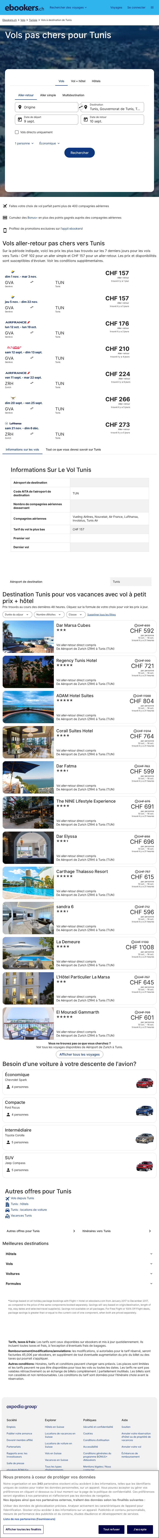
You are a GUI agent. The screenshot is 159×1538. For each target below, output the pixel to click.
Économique (47, 143)
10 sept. (96, 121)
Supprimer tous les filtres (101, 614)
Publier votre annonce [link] (19, 1433)
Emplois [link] (11, 1426)
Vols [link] (22, 20)
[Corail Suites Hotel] (105, 742)
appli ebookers (72, 228)
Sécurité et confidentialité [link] (98, 1426)
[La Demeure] (105, 953)
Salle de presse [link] (15, 1463)
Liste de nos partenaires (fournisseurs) (29, 1519)
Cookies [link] (88, 1433)
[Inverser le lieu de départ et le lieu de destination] (81, 107)
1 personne (22, 143)
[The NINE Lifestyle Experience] (105, 812)
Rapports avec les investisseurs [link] (17, 1455)
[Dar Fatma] (105, 777)
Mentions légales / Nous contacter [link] (97, 1468)
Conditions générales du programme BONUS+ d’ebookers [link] (97, 1456)
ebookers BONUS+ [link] (18, 1469)
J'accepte (140, 1529)
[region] (79, 1504)
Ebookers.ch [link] (9, 20)
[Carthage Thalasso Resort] (105, 883)
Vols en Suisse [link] (53, 1453)
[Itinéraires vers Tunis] (117, 1231)
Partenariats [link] (14, 1446)
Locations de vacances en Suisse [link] (60, 1435)
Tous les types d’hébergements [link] (54, 1468)
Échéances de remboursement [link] (131, 1455)
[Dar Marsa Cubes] (105, 636)
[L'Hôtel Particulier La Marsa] (105, 988)
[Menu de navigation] (152, 7)
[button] (79, 1253)
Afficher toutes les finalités (23, 1529)
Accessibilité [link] (90, 1446)
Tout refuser (111, 1529)
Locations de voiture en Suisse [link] (58, 1445)
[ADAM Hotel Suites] (105, 707)
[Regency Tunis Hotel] (105, 672)
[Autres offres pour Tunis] (41, 1231)
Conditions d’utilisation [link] (96, 1440)
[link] (79, 1198)
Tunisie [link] (33, 20)
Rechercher (80, 153)
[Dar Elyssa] (105, 847)
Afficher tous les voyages (79, 1054)
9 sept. (29, 121)
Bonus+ (33, 217)
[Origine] (46, 107)
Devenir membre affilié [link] (20, 1440)
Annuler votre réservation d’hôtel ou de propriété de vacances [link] (136, 1437)
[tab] (61, 81)
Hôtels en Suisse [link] (54, 1426)
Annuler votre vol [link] (131, 1446)
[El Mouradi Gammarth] (105, 1023)
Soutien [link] (126, 1426)
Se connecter (136, 7)
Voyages (116, 7)
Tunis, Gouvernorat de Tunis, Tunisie (117, 109)
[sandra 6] (105, 918)
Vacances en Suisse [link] (56, 1459)
